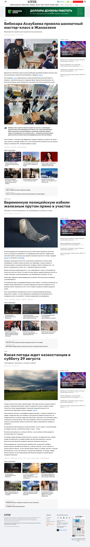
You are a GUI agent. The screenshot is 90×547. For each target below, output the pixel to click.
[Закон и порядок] (61, 1)
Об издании (48, 517)
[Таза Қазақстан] (69, 1)
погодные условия (35, 458)
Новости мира (25, 4)
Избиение (24, 299)
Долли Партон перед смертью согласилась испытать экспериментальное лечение (27, 346)
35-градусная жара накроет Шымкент (15, 506)
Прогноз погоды (14, 458)
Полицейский (12, 299)
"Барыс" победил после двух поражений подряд (18, 190)
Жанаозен (14, 147)
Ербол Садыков (7, 365)
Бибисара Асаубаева (22, 147)
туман (24, 458)
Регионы (52, 4)
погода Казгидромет (45, 458)
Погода (20, 458)
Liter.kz (41, 75)
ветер (28, 458)
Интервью (32, 4)
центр (15, 78)
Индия (6, 299)
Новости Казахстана (15, 4)
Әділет (57, 4)
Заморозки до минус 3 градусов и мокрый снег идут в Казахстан (22, 502)
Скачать (73, 538)
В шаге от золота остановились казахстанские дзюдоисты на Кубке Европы (25, 193)
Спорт (42, 4)
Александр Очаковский (9, 34)
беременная (30, 299)
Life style (37, 4)
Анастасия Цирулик (8, 213)
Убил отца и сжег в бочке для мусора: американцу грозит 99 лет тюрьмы (24, 342)
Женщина (18, 299)
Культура (47, 4)
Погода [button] (76, 4)
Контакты (48, 522)
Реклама (48, 518)
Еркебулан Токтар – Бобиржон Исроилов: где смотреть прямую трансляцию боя (73, 52)
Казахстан (7, 458)
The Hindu (21, 258)
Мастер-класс (7, 147)
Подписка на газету (78, 1)
